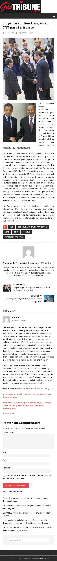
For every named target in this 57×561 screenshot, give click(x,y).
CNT (11, 227)
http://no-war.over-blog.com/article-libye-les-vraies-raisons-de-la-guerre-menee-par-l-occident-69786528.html (27, 405)
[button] (53, 16)
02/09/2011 (9, 33)
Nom (5, 452)
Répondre (9, 413)
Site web (6, 467)
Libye (7, 232)
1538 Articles (45, 263)
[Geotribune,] (20, 11)
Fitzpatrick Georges (25, 33)
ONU (16, 232)
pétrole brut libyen (14, 237)
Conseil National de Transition (32, 227)
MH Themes (44, 558)
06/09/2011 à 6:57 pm (19, 321)
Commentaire (8, 432)
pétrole (26, 232)
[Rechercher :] (28, 540)
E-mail (5, 460)
